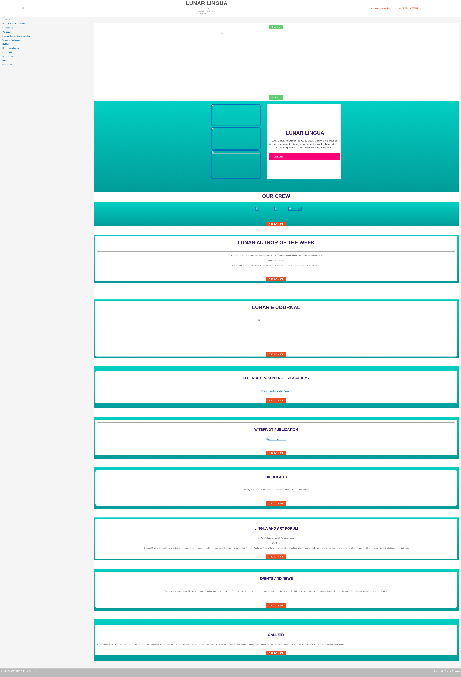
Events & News (8, 52)
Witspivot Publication (11, 40)
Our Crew (6, 32)
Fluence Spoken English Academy (16, 36)
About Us (6, 20)
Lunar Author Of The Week (13, 24)
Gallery (5, 60)
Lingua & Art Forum (10, 48)
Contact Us (7, 64)
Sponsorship (7, 28)
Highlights (6, 44)
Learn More (278, 157)
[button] (248, 209)
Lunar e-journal (8, 56)
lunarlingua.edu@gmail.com (381, 8)
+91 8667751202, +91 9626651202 (408, 8)
